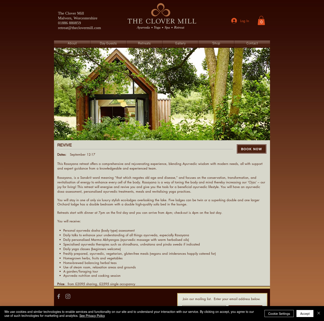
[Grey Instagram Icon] (68, 296)
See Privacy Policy (92, 315)
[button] (261, 20)
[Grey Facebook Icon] (58, 296)
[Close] (318, 313)
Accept (305, 313)
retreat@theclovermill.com (79, 28)
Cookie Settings (279, 313)
